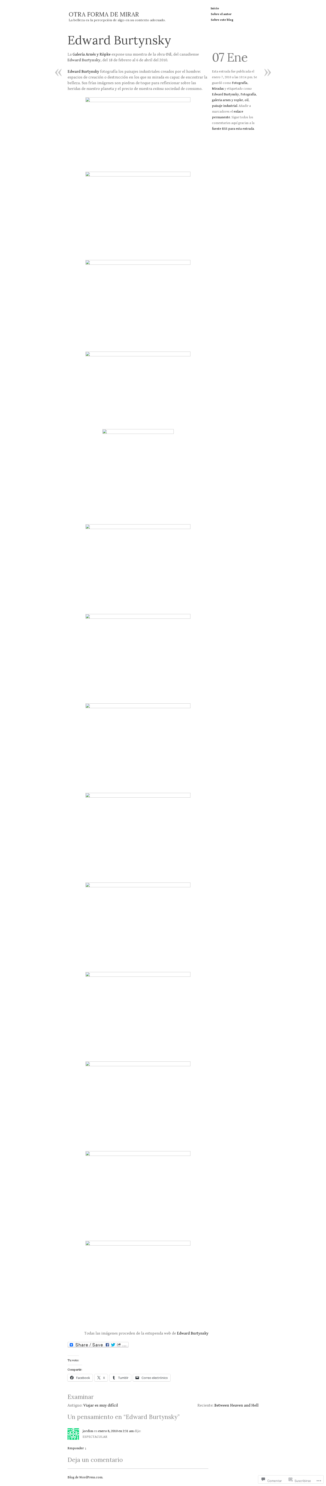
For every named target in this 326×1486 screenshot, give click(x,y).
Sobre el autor (221, 14)
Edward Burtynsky (83, 71)
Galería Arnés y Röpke (91, 54)
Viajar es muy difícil (100, 1405)
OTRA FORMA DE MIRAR (104, 14)
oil (246, 100)
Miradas (218, 89)
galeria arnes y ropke (227, 100)
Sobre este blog (222, 20)
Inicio (215, 8)
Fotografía (239, 83)
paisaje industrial (224, 106)
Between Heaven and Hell (236, 1405)
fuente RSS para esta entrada (233, 129)
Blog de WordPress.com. (85, 1477)
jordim (88, 1431)
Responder (77, 1448)
